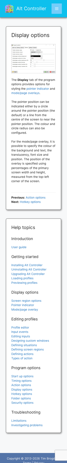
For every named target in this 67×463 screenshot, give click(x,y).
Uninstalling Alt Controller (28, 269)
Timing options (21, 380)
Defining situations (24, 345)
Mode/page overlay (24, 309)
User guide (18, 247)
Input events (19, 332)
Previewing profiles (24, 282)
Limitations (18, 420)
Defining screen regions (27, 349)
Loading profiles (22, 278)
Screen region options (26, 300)
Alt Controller (31, 8)
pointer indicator (37, 88)
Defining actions (22, 354)
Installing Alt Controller (26, 265)
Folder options (21, 398)
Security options (22, 402)
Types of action (21, 358)
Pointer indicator (22, 305)
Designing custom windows (30, 340)
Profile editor (20, 327)
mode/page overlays (25, 93)
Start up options (22, 376)
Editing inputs (20, 336)
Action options (36, 197)
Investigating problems (27, 425)
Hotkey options (30, 202)
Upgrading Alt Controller (28, 274)
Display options (21, 389)
